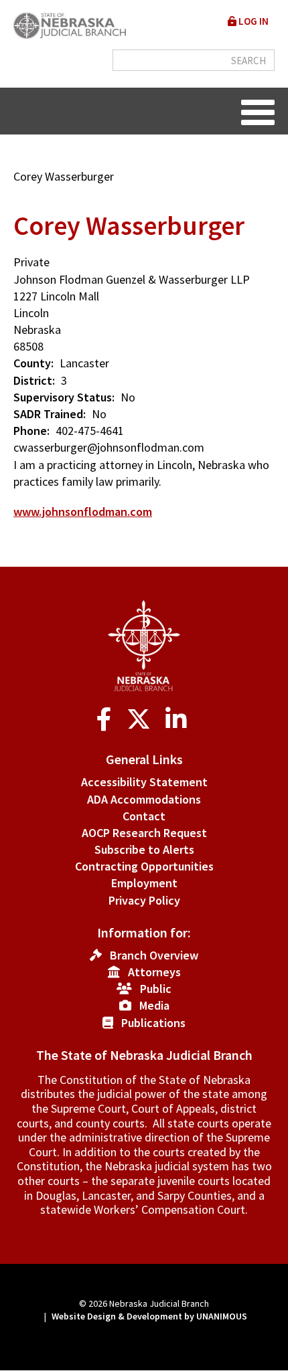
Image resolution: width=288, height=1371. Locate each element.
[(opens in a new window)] (107, 719)
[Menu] (258, 111)
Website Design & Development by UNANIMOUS (149, 1316)
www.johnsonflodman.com (82, 511)
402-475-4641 (90, 430)
